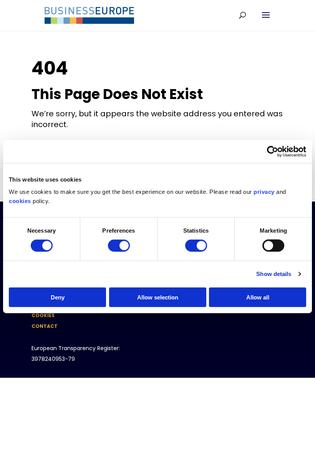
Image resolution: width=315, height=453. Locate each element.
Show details (273, 274)
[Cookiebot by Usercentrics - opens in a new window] (272, 151)
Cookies (43, 315)
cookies (20, 200)
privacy (264, 191)
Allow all (257, 297)
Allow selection (157, 297)
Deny (58, 297)
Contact (45, 326)
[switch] (119, 246)
